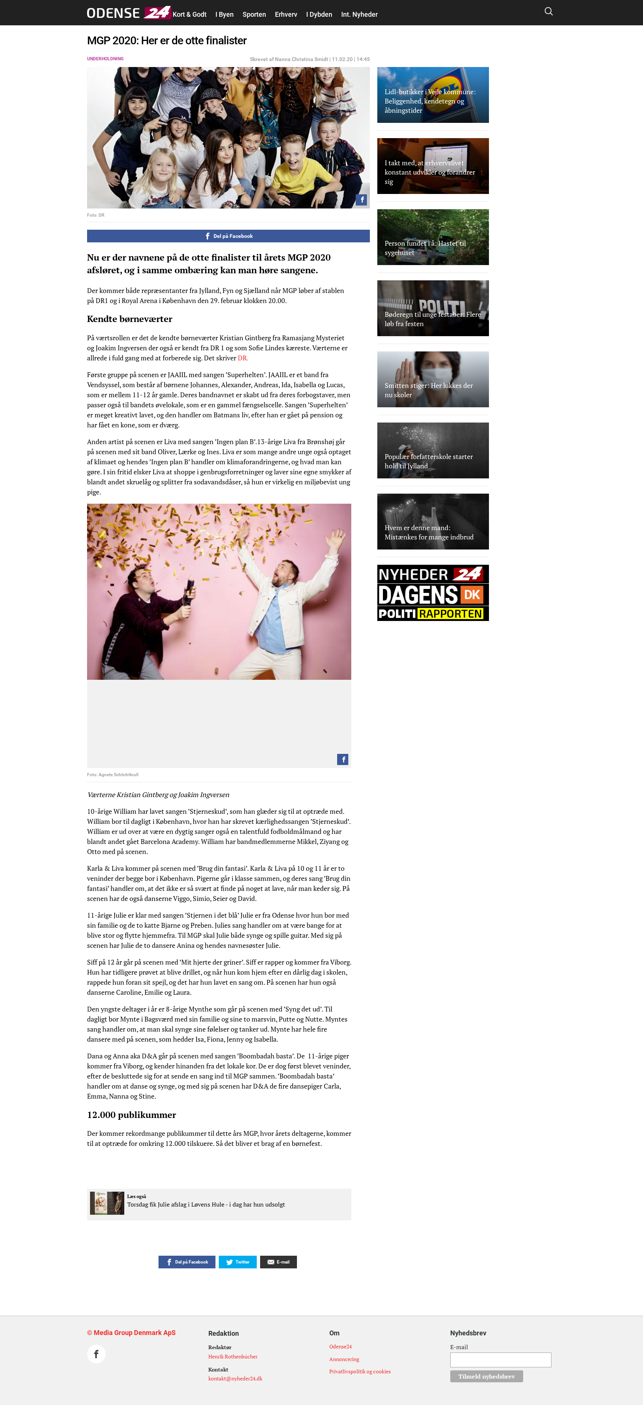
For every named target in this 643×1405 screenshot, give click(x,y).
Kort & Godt (190, 14)
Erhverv (286, 14)
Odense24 (340, 1346)
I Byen (224, 14)
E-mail (459, 1347)
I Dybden (319, 14)
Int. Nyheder (359, 14)
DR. (243, 357)
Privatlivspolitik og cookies (360, 1371)
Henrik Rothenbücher (232, 1356)
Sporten (254, 14)
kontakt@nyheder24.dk (235, 1378)
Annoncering (344, 1359)
